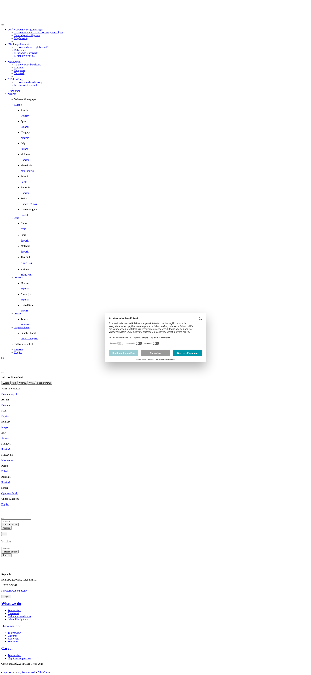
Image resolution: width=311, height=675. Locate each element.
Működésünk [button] (14, 61)
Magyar (12, 93)
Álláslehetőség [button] (15, 79)
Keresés (6, 555)
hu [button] (2, 358)
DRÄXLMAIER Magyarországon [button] (25, 29)
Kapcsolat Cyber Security (14, 590)
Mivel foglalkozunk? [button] (18, 44)
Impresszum (9, 672)
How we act (11, 626)
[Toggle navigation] (4, 534)
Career (7, 648)
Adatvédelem (44, 672)
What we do (11, 603)
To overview (14, 610)
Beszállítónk (14, 90)
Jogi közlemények (26, 672)
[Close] (2, 24)
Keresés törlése (10, 552)
